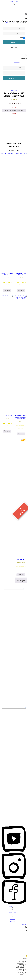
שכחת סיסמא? (14, 47)
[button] (14, 103)
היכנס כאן (16, 62)
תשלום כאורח (5, 22)
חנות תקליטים (12, 906)
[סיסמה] (23, 33)
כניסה (13, 42)
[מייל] (23, 68)
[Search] (3, 9)
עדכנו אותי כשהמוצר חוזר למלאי (14, 110)
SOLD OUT (21, 574)
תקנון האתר (12, 919)
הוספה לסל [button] (21, 290)
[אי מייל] (23, 28)
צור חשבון (12, 78)
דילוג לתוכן (24, 924)
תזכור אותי (20, 37)
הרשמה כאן (13, 22)
